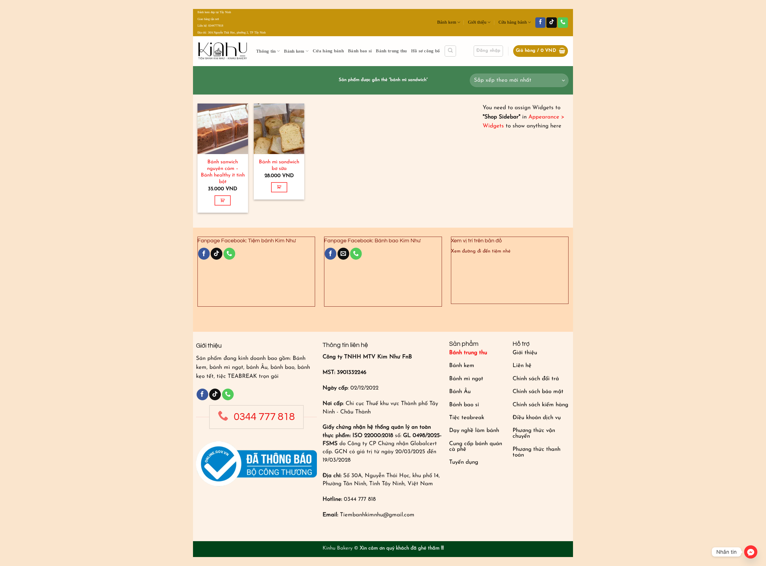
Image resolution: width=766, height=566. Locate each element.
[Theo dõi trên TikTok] (551, 22)
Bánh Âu (460, 392)
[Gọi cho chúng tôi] (563, 22)
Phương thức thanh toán (536, 452)
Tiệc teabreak (466, 418)
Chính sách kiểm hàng (540, 405)
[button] (450, 51)
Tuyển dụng (463, 462)
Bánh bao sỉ (360, 50)
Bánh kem (446, 22)
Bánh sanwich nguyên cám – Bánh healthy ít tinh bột (223, 171)
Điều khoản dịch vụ (537, 418)
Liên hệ (522, 366)
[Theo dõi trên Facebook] (540, 22)
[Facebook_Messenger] (750, 552)
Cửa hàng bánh (512, 22)
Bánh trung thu (391, 50)
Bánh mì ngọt (466, 379)
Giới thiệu (477, 22)
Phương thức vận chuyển (534, 433)
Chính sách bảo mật (538, 392)
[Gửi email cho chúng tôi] (343, 253)
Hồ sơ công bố (425, 50)
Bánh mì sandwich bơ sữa (279, 165)
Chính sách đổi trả (536, 379)
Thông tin (266, 51)
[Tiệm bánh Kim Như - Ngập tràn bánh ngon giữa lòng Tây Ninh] (222, 51)
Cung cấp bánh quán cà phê (475, 446)
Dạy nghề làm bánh (474, 430)
